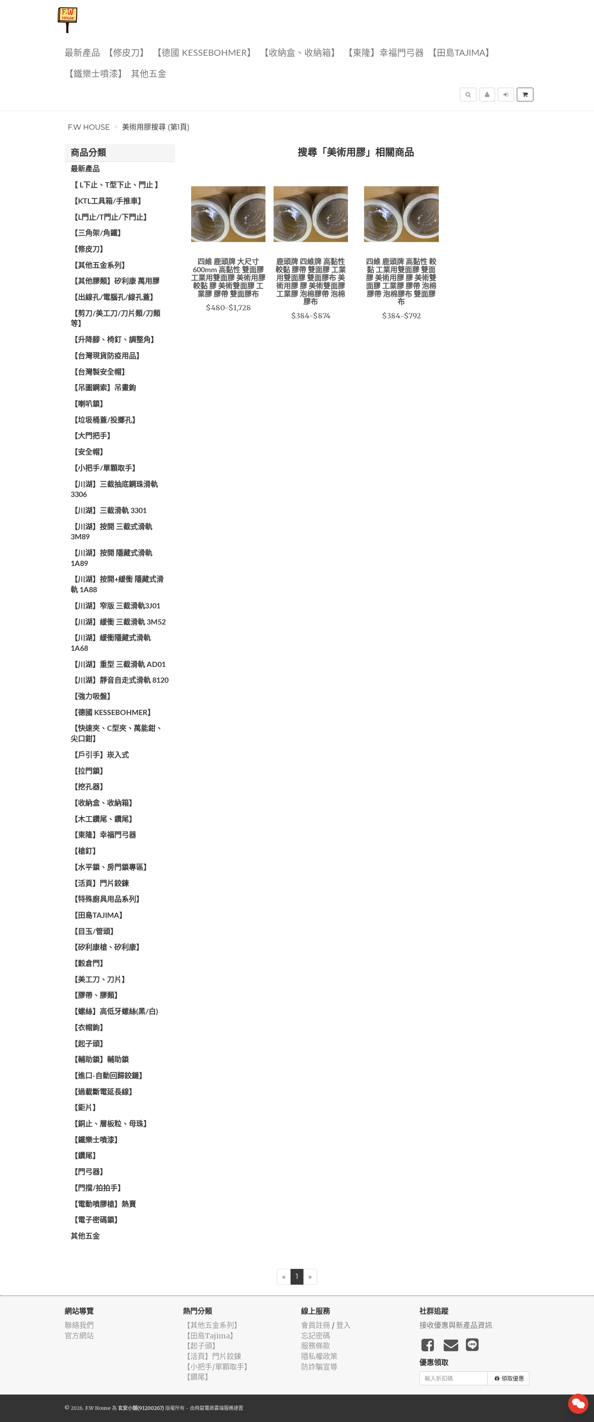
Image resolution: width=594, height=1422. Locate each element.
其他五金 (148, 74)
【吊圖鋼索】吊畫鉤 (103, 388)
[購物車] (525, 94)
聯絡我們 (79, 1325)
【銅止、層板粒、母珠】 (111, 1124)
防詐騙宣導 (319, 1367)
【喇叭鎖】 (89, 404)
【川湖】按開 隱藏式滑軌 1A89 (111, 559)
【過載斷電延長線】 (103, 1092)
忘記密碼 (315, 1335)
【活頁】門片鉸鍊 (100, 884)
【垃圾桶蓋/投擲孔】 (105, 420)
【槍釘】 (85, 851)
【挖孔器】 (89, 787)
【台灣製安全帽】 (100, 372)
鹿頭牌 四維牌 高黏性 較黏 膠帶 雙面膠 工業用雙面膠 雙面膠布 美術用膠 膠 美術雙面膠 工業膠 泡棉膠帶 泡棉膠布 (311, 282)
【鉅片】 (85, 1108)
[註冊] (487, 94)
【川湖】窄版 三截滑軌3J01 (115, 606)
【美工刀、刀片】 (100, 980)
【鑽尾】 (85, 1156)
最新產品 (82, 53)
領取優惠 (512, 1378)
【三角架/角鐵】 (98, 233)
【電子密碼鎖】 (96, 1220)
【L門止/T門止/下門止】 (111, 217)
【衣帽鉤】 (89, 1028)
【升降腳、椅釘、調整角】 (114, 340)
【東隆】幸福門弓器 (384, 53)
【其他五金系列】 (100, 265)
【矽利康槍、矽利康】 (107, 947)
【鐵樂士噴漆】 (96, 74)
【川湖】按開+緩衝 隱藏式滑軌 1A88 (117, 585)
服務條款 (315, 1345)
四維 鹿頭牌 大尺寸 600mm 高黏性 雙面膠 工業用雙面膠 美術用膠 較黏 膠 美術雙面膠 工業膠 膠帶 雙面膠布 (228, 278)
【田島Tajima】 (461, 53)
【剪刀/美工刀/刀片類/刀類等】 (115, 319)
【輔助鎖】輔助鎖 (100, 1060)
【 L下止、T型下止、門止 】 (116, 185)
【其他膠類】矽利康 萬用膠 (115, 281)
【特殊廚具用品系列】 (107, 899)
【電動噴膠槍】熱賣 (103, 1204)
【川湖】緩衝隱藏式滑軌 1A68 (111, 643)
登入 (343, 1325)
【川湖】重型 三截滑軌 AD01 (118, 665)
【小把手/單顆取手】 (105, 468)
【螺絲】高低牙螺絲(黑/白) (114, 1012)
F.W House (89, 127)
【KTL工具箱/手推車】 (108, 201)
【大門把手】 (92, 436)
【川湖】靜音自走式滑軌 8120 (120, 680)
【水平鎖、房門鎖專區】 (111, 867)
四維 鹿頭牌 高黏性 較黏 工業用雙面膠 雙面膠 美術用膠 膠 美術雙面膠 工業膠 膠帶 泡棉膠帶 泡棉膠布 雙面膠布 (401, 282)
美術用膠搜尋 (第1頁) (156, 127)
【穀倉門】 (89, 964)
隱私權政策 (319, 1356)
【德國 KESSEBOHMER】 (204, 53)
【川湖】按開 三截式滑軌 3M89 (111, 532)
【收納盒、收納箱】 (300, 53)
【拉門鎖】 (89, 771)
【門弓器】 (89, 1172)
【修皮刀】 (126, 53)
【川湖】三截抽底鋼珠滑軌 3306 (114, 490)
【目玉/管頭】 (94, 932)
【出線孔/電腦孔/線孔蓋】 (114, 297)
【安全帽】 (89, 452)
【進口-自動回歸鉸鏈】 (108, 1076)
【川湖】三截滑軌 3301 (109, 511)
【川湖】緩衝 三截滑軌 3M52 (118, 622)
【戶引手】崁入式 (100, 755)
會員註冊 (315, 1325)
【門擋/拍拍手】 (98, 1188)
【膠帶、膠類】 (96, 995)
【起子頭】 (89, 1044)
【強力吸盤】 (92, 696)
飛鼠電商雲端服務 (214, 1408)
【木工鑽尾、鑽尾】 (103, 819)
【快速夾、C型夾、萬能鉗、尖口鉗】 (117, 734)
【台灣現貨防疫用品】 (107, 356)
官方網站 (79, 1335)
